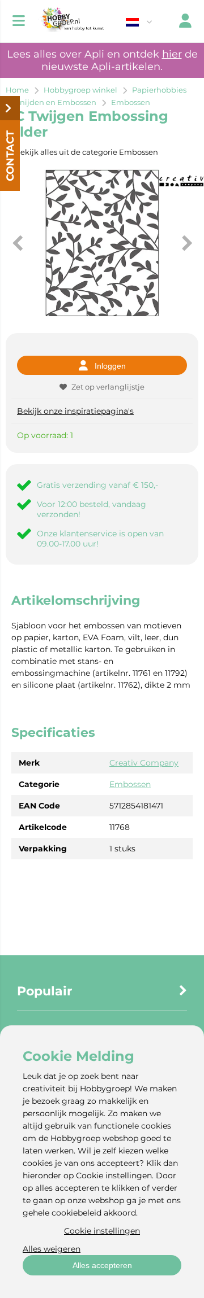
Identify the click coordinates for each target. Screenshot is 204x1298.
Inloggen (110, 365)
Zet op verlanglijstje (107, 386)
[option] (102, 243)
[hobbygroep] (71, 21)
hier (172, 54)
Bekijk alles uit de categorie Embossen (86, 151)
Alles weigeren (51, 1249)
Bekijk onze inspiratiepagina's (75, 411)
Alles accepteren (102, 1265)
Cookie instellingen (102, 1231)
